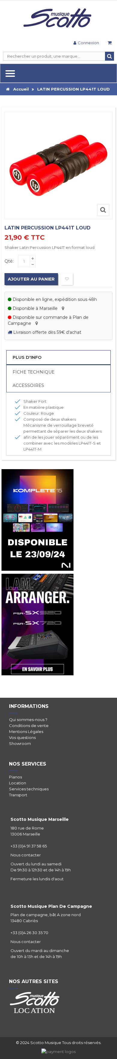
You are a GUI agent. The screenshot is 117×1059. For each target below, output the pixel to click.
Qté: (9, 261)
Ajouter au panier (31, 279)
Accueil (19, 89)
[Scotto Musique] (58, 18)
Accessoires (28, 385)
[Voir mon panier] (109, 43)
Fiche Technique (34, 372)
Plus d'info (27, 357)
